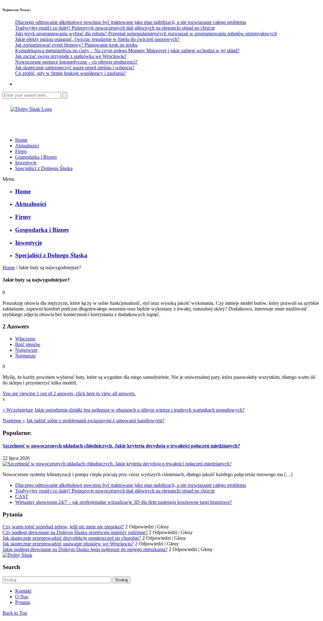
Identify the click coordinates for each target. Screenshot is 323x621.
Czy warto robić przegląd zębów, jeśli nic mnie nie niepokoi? (63, 526)
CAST (21, 496)
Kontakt (23, 591)
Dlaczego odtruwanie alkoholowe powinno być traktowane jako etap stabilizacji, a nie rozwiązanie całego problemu (130, 22)
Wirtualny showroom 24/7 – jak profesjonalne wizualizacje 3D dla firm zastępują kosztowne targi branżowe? (123, 502)
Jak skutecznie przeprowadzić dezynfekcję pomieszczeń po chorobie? (72, 538)
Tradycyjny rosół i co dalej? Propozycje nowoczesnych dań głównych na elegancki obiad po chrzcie (115, 28)
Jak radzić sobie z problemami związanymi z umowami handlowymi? (95, 420)
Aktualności (27, 145)
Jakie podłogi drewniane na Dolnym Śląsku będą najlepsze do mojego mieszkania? (85, 549)
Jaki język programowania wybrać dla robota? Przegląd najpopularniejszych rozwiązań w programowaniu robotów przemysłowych (146, 33)
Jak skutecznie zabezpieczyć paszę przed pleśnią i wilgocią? (74, 67)
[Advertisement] (76, 121)
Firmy (21, 151)
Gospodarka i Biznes (36, 157)
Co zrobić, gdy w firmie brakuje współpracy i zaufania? (70, 73)
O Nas (21, 596)
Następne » (14, 420)
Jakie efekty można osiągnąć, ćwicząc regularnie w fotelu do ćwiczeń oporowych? (97, 39)
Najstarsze (25, 355)
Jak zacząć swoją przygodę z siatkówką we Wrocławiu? (70, 56)
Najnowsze (26, 350)
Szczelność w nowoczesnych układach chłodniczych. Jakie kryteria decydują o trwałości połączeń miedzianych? (121, 445)
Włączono (25, 338)
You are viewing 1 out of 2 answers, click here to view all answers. (69, 393)
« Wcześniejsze (18, 410)
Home (21, 140)
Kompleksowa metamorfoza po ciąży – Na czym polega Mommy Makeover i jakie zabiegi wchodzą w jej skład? (127, 50)
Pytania (22, 602)
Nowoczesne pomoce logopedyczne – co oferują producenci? (76, 62)
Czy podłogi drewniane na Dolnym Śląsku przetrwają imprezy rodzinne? (75, 532)
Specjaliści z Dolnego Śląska (44, 168)
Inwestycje (26, 162)
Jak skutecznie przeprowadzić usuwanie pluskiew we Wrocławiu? (68, 543)
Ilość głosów (27, 344)
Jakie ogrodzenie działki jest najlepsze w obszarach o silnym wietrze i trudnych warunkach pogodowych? (139, 410)
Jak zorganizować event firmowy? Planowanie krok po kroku (76, 45)
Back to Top (15, 613)
